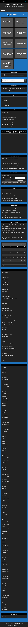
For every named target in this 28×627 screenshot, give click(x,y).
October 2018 (4, 427)
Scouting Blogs (5, 336)
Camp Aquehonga (6, 272)
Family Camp (5, 313)
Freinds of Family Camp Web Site (7, 43)
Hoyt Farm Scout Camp (7, 322)
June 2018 (4, 436)
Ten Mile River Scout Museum (8, 126)
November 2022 (5, 386)
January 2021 (4, 403)
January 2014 (4, 472)
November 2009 (5, 548)
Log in (3, 98)
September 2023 (5, 379)
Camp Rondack (5, 305)
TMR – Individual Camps (7, 355)
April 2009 (4, 562)
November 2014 (5, 460)
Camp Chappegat (5, 277)
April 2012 (4, 512)
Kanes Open (4, 327)
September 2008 (5, 578)
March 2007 (4, 607)
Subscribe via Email (6, 193)
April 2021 (4, 396)
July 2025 (4, 370)
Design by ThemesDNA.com (14, 625)
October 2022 (4, 389)
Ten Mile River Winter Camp (8, 350)
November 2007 (5, 597)
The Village (4, 353)
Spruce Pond (4, 341)
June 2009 (4, 557)
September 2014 (5, 465)
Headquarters (5, 317)
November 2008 (5, 574)
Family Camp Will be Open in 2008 (7, 53)
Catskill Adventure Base (7, 310)
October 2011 (4, 526)
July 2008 (4, 583)
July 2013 (4, 486)
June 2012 (4, 510)
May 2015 (4, 453)
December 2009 (5, 545)
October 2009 (5, 550)
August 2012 (4, 505)
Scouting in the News (6, 339)
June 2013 (4, 488)
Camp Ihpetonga (5, 282)
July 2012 (4, 507)
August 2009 (4, 552)
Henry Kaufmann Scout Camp (8, 320)
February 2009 (5, 566)
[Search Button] (25, 1)
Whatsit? (4, 360)
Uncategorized (5, 358)
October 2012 (4, 500)
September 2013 (5, 481)
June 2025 (4, 372)
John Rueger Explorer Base (8, 324)
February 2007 (5, 609)
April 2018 (4, 438)
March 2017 (4, 446)
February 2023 (5, 384)
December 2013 (5, 474)
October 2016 (4, 448)
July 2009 (4, 555)
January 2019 (4, 420)
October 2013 (4, 479)
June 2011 (4, 536)
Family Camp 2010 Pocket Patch (7, 32)
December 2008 (5, 571)
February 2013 (5, 493)
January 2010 (4, 543)
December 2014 (5, 457)
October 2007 (5, 600)
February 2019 (5, 417)
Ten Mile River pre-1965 (7, 343)
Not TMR (4, 329)
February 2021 (5, 400)
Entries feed (4, 100)
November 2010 (5, 538)
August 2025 (4, 367)
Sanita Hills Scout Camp (7, 334)
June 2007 (4, 604)
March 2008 (4, 593)
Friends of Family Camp (7, 115)
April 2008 (4, 590)
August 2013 (4, 483)
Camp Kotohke (5, 289)
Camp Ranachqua (5, 303)
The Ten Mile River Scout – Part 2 (9, 198)
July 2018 (4, 434)
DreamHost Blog (5, 112)
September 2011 (5, 528)
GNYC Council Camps (6, 315)
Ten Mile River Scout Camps (8, 124)
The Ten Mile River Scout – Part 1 (9, 195)
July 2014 (4, 467)
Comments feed (5, 102)
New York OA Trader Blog (7, 119)
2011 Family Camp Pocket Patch (20, 22)
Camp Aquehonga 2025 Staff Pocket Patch (11, 163)
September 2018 (5, 429)
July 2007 (4, 602)
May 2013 (4, 491)
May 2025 (4, 374)
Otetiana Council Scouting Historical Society (11, 122)
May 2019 (4, 410)
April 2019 (4, 412)
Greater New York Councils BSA (9, 117)
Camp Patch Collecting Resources (9, 298)
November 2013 (5, 476)
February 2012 (5, 517)
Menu (4, 1)
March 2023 (4, 382)
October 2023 (4, 377)
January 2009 (5, 569)
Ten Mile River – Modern (7, 346)
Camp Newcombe (6, 296)
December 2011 (5, 521)
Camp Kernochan (5, 287)
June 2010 (4, 540)
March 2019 (4, 415)
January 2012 (4, 519)
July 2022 (4, 391)
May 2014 (4, 469)
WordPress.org (5, 105)
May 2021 (4, 393)
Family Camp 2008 (21, 43)
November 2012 (5, 498)
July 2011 (4, 533)
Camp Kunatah (5, 291)
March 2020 (4, 408)
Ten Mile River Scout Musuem (8, 348)
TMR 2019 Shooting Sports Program (10, 158)
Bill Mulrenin (4, 224)
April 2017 (4, 443)
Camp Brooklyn (5, 275)
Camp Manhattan (5, 294)
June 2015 (4, 450)
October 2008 (5, 576)
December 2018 (5, 422)
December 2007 (5, 595)
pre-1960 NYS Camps (6, 332)
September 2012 (5, 502)
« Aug (3, 265)
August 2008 (4, 581)
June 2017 (4, 441)
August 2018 (4, 431)
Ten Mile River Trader (14, 4)
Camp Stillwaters (5, 308)
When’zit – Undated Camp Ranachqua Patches (12, 200)
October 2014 (4, 462)
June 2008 (4, 585)
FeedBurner (20, 180)
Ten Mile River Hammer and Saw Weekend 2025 (13, 168)
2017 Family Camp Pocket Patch (7, 22)
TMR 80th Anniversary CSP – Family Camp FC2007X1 (7, 64)
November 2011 (5, 524)
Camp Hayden (5, 279)
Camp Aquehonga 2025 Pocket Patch (10, 166)
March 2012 (4, 514)
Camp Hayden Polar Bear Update (16, 232)
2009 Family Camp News (21, 32)
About (3, 191)
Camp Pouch (4, 301)
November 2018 (5, 424)
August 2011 (4, 531)
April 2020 (4, 405)
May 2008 (4, 588)
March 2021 (4, 398)
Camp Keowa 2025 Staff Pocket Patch (10, 161)
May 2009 (4, 559)
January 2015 (4, 455)
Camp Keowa (5, 284)
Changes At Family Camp (21, 53)
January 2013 (4, 495)
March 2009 (4, 564)
